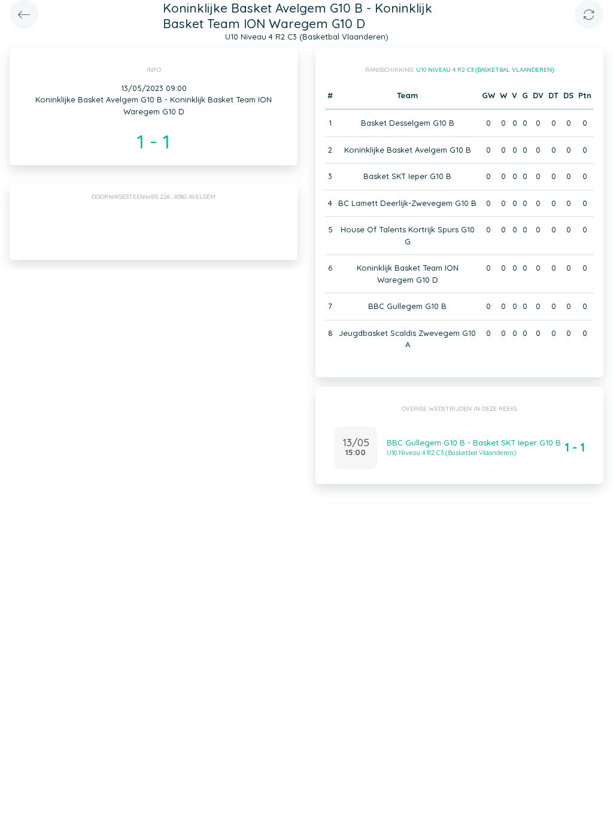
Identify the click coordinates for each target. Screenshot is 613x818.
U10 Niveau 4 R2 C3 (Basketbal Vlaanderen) (485, 70)
